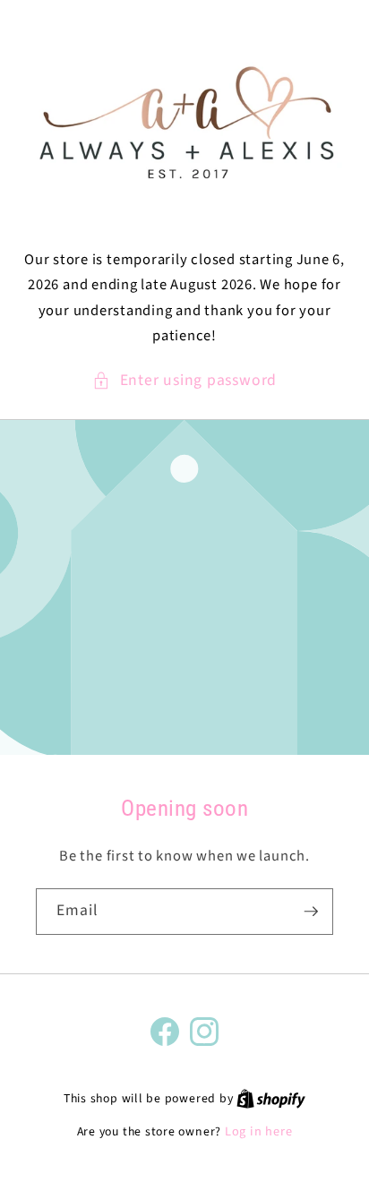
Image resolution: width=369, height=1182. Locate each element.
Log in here (258, 1132)
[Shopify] (270, 1098)
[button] (184, 380)
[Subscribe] (310, 911)
